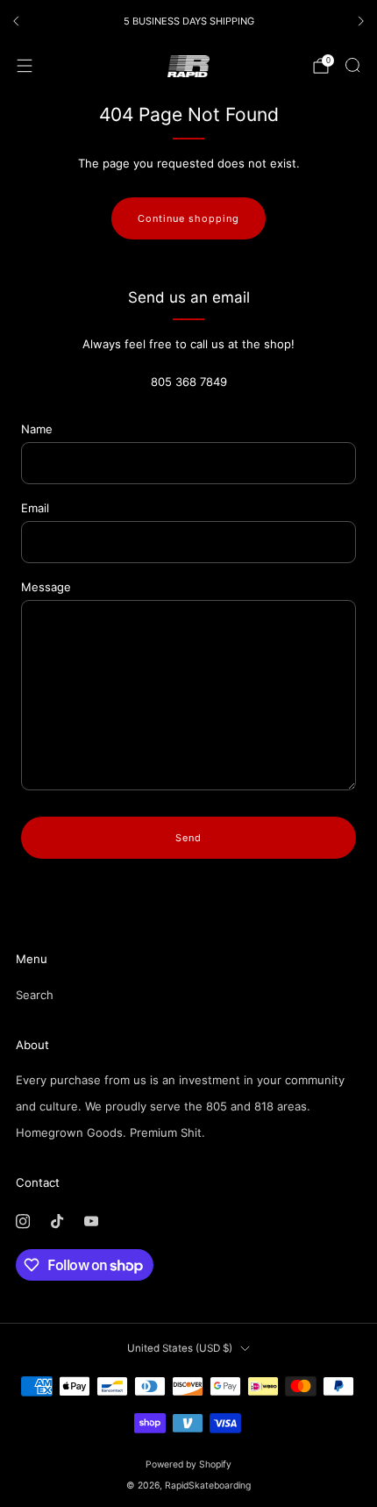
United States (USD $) (179, 1348)
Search (34, 995)
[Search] (352, 65)
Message (46, 587)
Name (37, 429)
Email (35, 508)
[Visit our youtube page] (91, 1221)
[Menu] (24, 66)
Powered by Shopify (188, 1464)
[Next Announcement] (361, 21)
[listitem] (188, 21)
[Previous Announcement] (15, 21)
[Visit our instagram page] (22, 1221)
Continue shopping (188, 218)
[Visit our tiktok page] (56, 1221)
